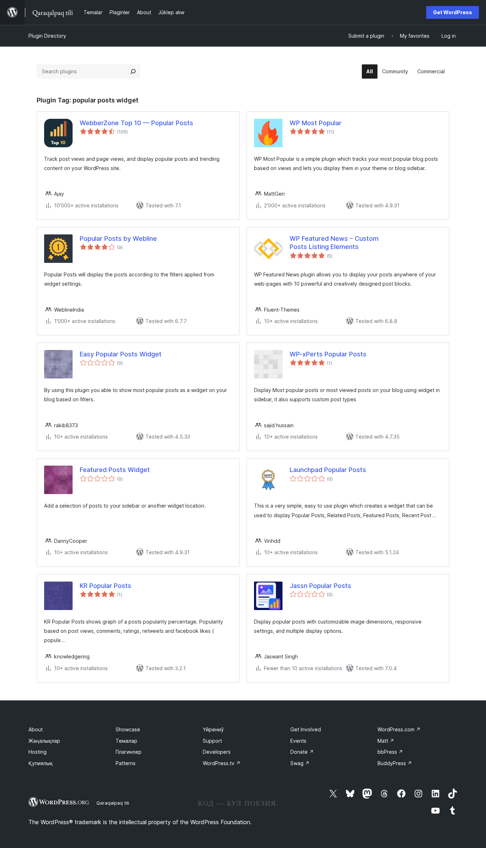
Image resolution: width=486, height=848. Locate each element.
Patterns (126, 763)
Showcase (128, 729)
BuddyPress (394, 763)
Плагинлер (129, 752)
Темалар (126, 741)
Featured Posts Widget (115, 469)
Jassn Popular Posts (320, 585)
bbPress (390, 752)
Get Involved (305, 729)
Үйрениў (213, 729)
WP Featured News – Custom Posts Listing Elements (334, 242)
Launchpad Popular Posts (328, 469)
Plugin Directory (47, 36)
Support (212, 741)
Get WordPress (452, 12)
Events (298, 741)
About (35, 729)
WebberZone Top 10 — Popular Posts (136, 123)
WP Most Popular (316, 123)
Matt (385, 741)
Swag (300, 763)
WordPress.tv (222, 763)
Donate (302, 752)
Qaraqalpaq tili (112, 803)
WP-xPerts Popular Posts (328, 354)
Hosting (37, 752)
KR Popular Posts (105, 585)
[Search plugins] (133, 71)
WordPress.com (399, 729)
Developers (217, 752)
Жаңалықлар (44, 741)
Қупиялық (40, 763)
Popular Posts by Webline (118, 238)
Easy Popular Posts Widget (121, 354)
